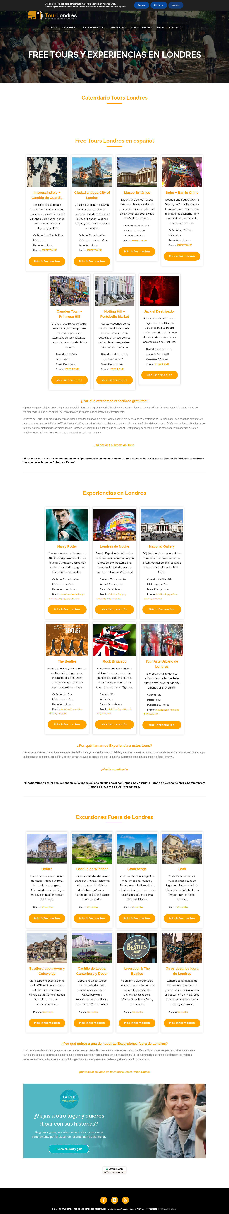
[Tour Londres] (113, 12)
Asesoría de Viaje (94, 27)
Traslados (118, 27)
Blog (160, 27)
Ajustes (176, 5)
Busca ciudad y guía (69, 1149)
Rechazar (159, 5)
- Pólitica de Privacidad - (167, 1209)
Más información (47, 261)
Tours (50, 27)
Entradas (69, 27)
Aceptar (142, 5)
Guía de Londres (141, 27)
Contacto (175, 27)
